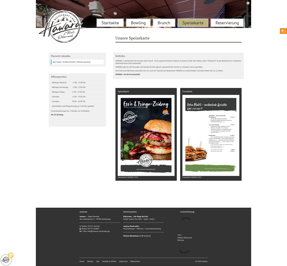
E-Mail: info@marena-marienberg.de (96, 231)
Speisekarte (192, 23)
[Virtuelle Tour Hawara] (7, 259)
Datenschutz (135, 261)
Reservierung (227, 23)
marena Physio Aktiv (131, 226)
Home (82, 261)
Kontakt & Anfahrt (109, 261)
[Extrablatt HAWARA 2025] (210, 135)
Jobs (98, 261)
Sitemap (90, 261)
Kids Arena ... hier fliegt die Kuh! (135, 216)
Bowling (138, 23)
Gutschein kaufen (283, 31)
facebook (147, 236)
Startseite (110, 23)
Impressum (123, 261)
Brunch (164, 23)
